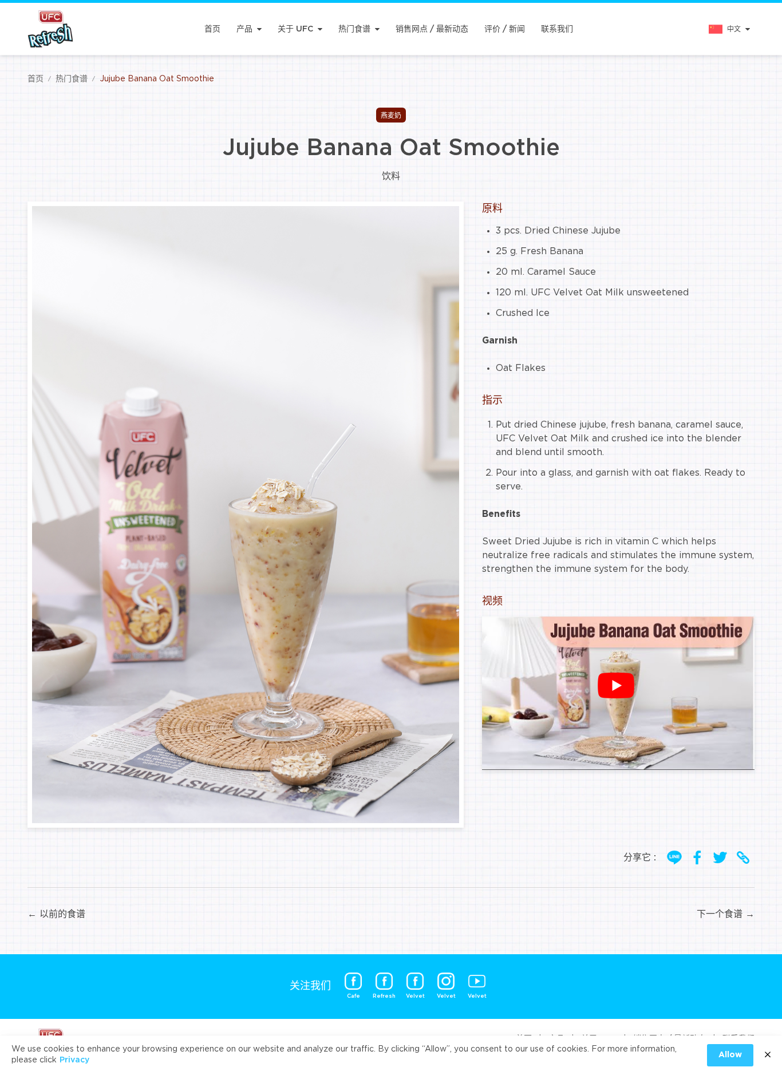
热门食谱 (354, 29)
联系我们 (557, 29)
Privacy (74, 1060)
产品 (244, 29)
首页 (212, 29)
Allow (730, 1055)
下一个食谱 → (726, 914)
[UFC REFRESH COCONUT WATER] (50, 28)
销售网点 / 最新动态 (432, 29)
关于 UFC (295, 29)
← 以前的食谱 (56, 914)
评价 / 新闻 (504, 29)
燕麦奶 (391, 115)
